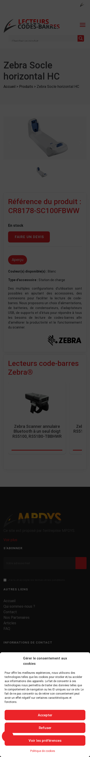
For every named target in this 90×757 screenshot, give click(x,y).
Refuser (45, 728)
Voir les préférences (45, 741)
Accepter (45, 715)
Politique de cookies (42, 751)
